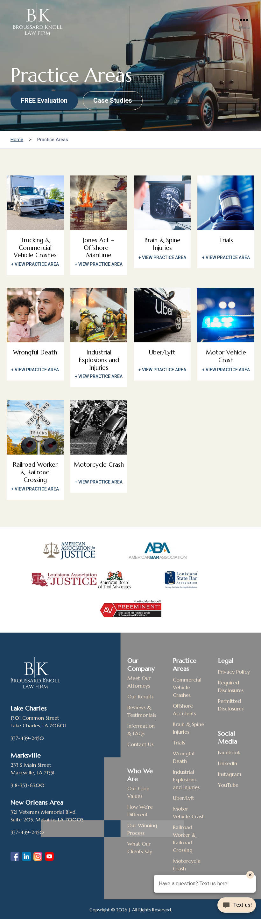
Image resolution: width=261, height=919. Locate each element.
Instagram (229, 774)
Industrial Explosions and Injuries (186, 779)
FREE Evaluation (44, 100)
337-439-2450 (27, 738)
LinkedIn (227, 763)
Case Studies (112, 100)
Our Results (140, 696)
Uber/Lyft (183, 798)
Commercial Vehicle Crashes (187, 687)
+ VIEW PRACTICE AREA (35, 264)
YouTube (228, 785)
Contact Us (140, 744)
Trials (179, 742)
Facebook (229, 752)
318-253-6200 (28, 785)
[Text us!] (236, 906)
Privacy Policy (234, 672)
